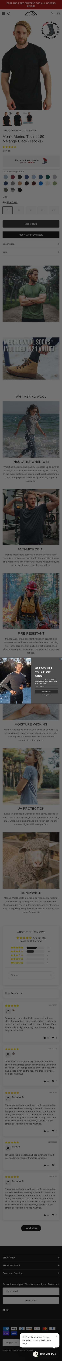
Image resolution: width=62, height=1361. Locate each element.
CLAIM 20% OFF (46, 691)
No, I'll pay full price (46, 694)
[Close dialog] (61, 659)
